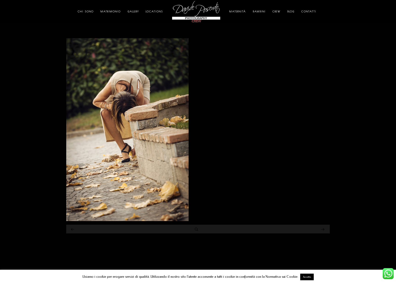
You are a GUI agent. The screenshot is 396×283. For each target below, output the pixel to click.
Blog (290, 11)
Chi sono (86, 11)
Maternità (237, 11)
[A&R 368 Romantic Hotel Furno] (127, 220)
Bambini (259, 11)
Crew (276, 11)
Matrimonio (111, 11)
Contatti (308, 11)
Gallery (133, 11)
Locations (154, 11)
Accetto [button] (307, 276)
